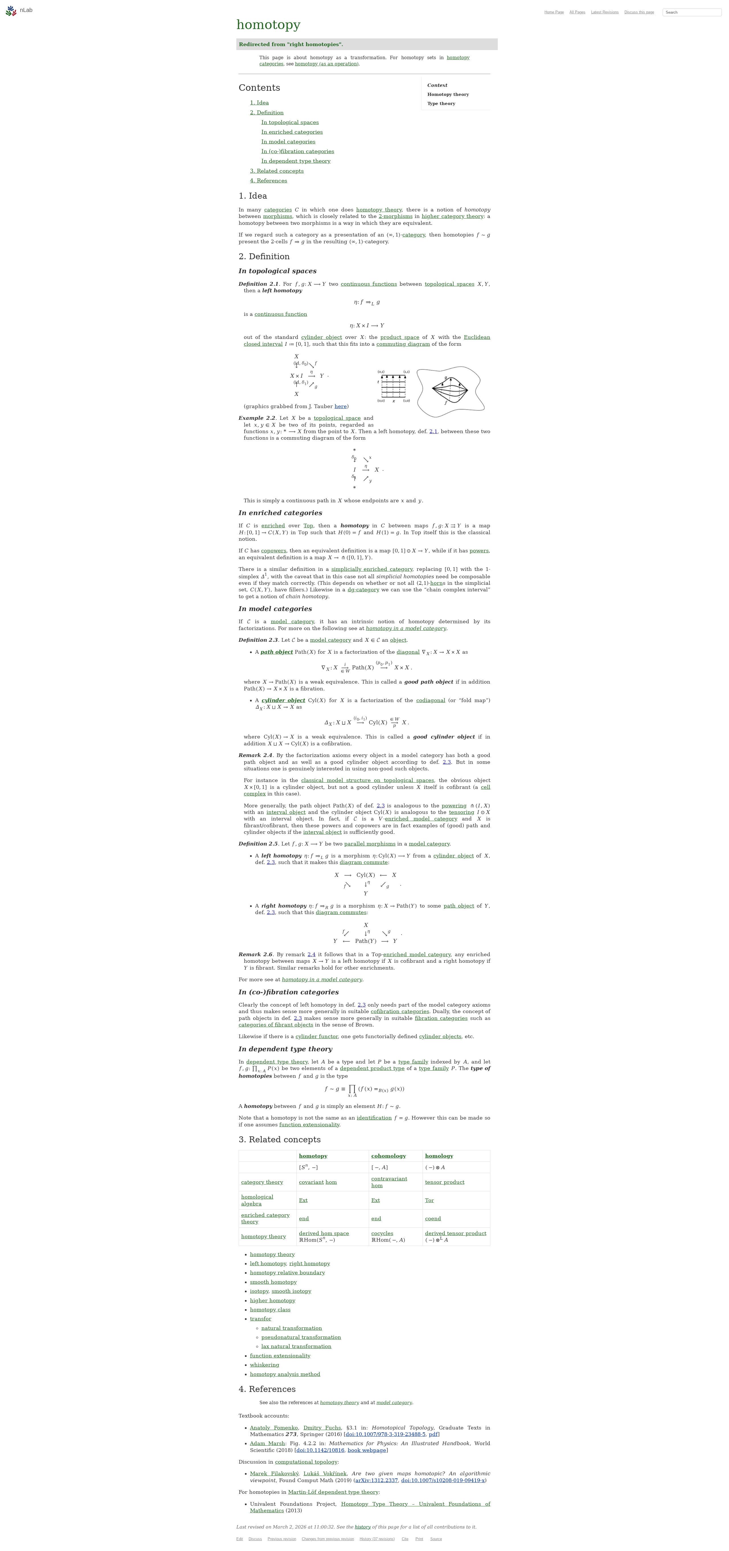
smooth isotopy (291, 1291)
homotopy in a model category (406, 628)
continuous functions (369, 284)
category (413, 235)
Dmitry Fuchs (322, 1428)
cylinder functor (317, 1036)
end (304, 1218)
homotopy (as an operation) (327, 64)
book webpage (367, 1450)
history (363, 1527)
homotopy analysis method (285, 1374)
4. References (268, 180)
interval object (286, 812)
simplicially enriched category (372, 569)
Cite (405, 1539)
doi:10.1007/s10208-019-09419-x (443, 1480)
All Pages (577, 12)
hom (331, 1182)
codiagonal (430, 700)
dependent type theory (277, 1062)
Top (308, 525)
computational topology (306, 1462)
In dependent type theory (296, 161)
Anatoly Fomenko (274, 1428)
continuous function (281, 314)
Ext (303, 1200)
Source (436, 1539)
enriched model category (421, 819)
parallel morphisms (370, 844)
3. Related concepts (277, 171)
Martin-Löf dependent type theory (333, 1492)
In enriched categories (292, 132)
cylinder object (321, 337)
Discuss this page (639, 12)
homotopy (313, 1156)
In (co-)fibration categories (297, 151)
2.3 (447, 762)
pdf (433, 1434)
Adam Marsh (267, 1443)
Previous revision (282, 1539)
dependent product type (372, 1068)
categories (278, 210)
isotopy (259, 1291)
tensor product (444, 1182)
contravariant (389, 1179)
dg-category (363, 590)
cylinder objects (440, 1036)
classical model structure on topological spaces (367, 780)
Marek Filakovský (274, 1473)
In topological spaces (290, 122)
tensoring (461, 812)
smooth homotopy (273, 1282)
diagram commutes (341, 912)
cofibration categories (400, 1011)
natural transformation (291, 1328)
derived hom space (324, 1233)
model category (292, 621)
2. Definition (267, 112)
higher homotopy (272, 1300)
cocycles (382, 1233)
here (341, 406)
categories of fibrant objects (276, 1025)
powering (454, 806)
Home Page (554, 12)
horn (436, 583)
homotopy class (270, 1310)
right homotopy (309, 1263)
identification (374, 1118)
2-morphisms (396, 216)
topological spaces (449, 284)
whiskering (264, 1365)
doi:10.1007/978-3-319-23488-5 (385, 1434)
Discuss (255, 1539)
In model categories (288, 141)
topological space (337, 418)
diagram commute (364, 862)
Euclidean (477, 337)
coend (433, 1218)
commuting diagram (403, 344)
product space (399, 337)
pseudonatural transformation (301, 1337)
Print (419, 1539)
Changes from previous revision (328, 1539)
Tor (429, 1200)
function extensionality (309, 1125)
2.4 (312, 954)
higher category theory (453, 216)
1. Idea (259, 102)
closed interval (263, 344)
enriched (273, 525)
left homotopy (268, 1263)
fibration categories (441, 1018)
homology (439, 1156)
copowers (273, 551)
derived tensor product (455, 1233)
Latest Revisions (605, 12)
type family (413, 1062)
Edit (239, 1539)
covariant (311, 1182)
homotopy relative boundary (287, 1273)
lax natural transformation (296, 1346)
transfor (260, 1319)
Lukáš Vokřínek (325, 1473)
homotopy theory (379, 210)
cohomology (388, 1156)
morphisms (277, 216)
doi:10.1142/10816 (320, 1450)
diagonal (408, 652)
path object (277, 652)
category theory (262, 1182)
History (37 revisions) (377, 1539)
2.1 (433, 431)
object (398, 640)
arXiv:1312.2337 (376, 1480)
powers (479, 551)
